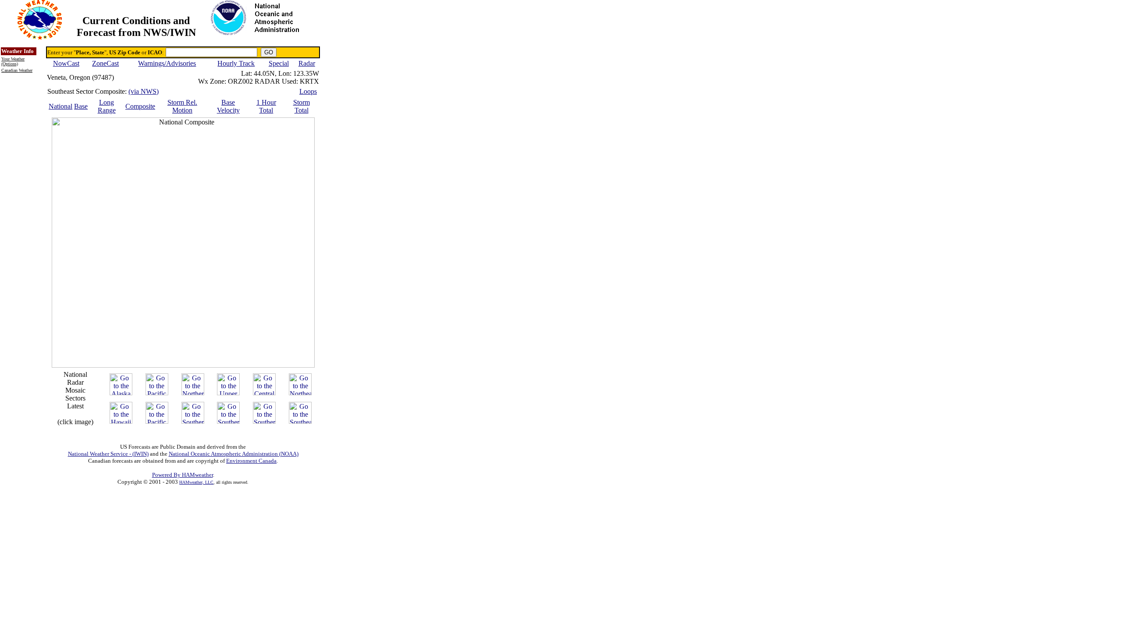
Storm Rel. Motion (182, 106)
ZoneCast (105, 63)
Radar (306, 63)
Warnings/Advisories (167, 63)
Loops (308, 91)
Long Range (107, 106)
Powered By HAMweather (182, 474)
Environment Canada (251, 460)
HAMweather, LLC (196, 482)
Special (279, 63)
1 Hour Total (266, 106)
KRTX (309, 81)
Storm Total (301, 106)
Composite (140, 106)
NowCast (66, 63)
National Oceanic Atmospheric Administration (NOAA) (233, 453)
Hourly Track (236, 63)
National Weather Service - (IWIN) (108, 453)
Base (81, 106)
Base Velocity (228, 106)
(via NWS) (143, 91)
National (60, 106)
